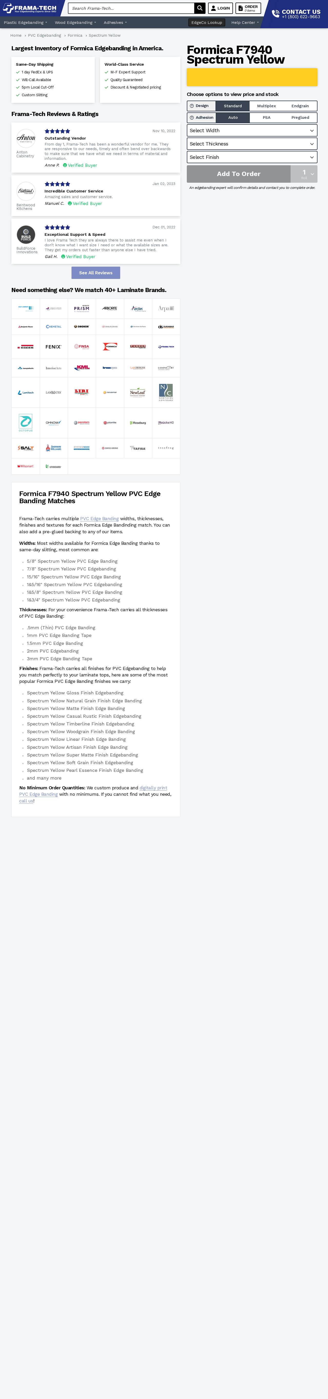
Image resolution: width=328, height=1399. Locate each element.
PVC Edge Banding (99, 518)
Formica (75, 35)
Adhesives (114, 22)
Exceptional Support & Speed (75, 234)
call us (26, 800)
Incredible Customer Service (74, 191)
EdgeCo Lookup (206, 22)
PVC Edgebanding (44, 35)
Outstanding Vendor (65, 138)
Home (16, 35)
